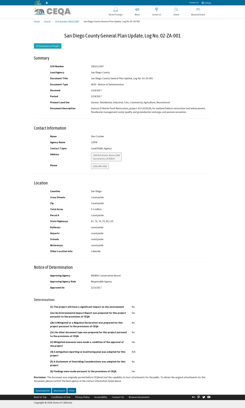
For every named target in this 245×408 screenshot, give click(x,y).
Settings (207, 3)
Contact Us (194, 2)
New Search (59, 390)
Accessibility (100, 397)
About (137, 14)
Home (37, 21)
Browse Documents (139, 397)
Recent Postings (115, 14)
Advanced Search (198, 14)
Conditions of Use (60, 397)
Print (71, 390)
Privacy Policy (82, 397)
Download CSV (42, 390)
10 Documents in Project (48, 46)
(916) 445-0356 (100, 166)
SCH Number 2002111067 (67, 21)
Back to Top (40, 397)
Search (176, 14)
